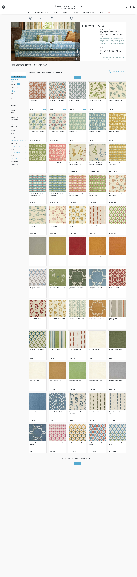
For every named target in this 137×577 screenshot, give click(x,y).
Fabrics (29, 12)
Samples (101, 12)
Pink (12, 103)
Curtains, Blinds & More (41, 12)
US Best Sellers (14, 155)
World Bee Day (14, 161)
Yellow (12, 108)
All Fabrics (13, 82)
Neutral (12, 100)
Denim (12, 112)
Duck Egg (13, 110)
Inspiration (65, 12)
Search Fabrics (18, 76)
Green (12, 96)
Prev (77, 59)
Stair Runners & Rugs (88, 12)
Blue (12, 93)
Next (77, 55)
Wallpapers (75, 12)
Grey (12, 98)
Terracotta (13, 105)
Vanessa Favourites (15, 143)
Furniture (55, 12)
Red (12, 122)
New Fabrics (15, 84)
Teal (12, 115)
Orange (12, 124)
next (77, 78)
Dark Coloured (14, 117)
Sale (109, 12)
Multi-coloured (14, 119)
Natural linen (14, 126)
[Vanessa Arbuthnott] (3, 7)
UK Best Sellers (14, 149)
